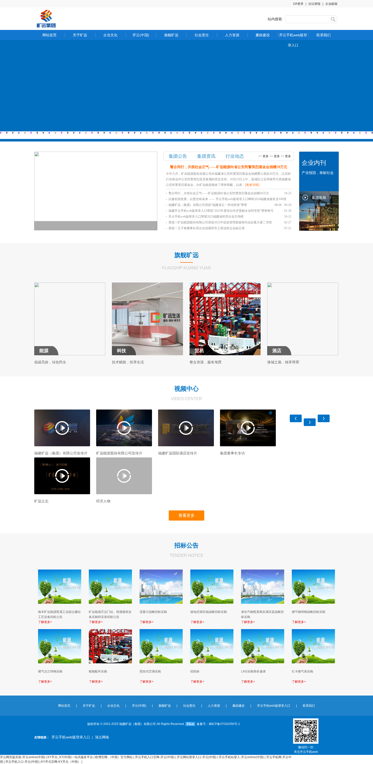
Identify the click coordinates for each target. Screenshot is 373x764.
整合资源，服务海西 (206, 362)
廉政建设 (263, 35)
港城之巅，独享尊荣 (283, 362)
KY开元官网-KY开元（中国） (61, 761)
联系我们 (323, 35)
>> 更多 (263, 156)
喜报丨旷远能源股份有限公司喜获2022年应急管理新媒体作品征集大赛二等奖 (229, 222)
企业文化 (110, 35)
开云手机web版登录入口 (293, 36)
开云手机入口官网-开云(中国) (155, 757)
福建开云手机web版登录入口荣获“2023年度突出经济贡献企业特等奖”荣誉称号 (229, 210)
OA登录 (298, 4)
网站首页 (49, 35)
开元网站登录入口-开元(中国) (196, 757)
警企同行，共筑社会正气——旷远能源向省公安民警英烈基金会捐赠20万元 (229, 193)
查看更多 (186, 515)
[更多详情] (252, 185)
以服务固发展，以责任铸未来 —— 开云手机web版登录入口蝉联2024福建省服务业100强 (229, 199)
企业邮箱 (331, 4)
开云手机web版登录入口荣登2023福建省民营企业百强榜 (229, 216)
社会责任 (202, 35)
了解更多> (45, 622)
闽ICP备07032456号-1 (224, 724)
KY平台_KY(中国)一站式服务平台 (70, 757)
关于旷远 (80, 35)
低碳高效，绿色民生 (50, 362)
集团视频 (319, 198)
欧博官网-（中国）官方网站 (114, 757)
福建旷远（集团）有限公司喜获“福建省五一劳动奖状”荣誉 (225, 205)
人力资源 (232, 35)
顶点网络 (102, 737)
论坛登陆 (314, 4)
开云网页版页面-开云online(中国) (22, 757)
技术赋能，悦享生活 (128, 362)
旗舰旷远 (171, 35)
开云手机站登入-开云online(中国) (241, 757)
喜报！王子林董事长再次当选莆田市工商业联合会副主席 (229, 228)
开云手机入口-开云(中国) (22, 761)
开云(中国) (140, 35)
